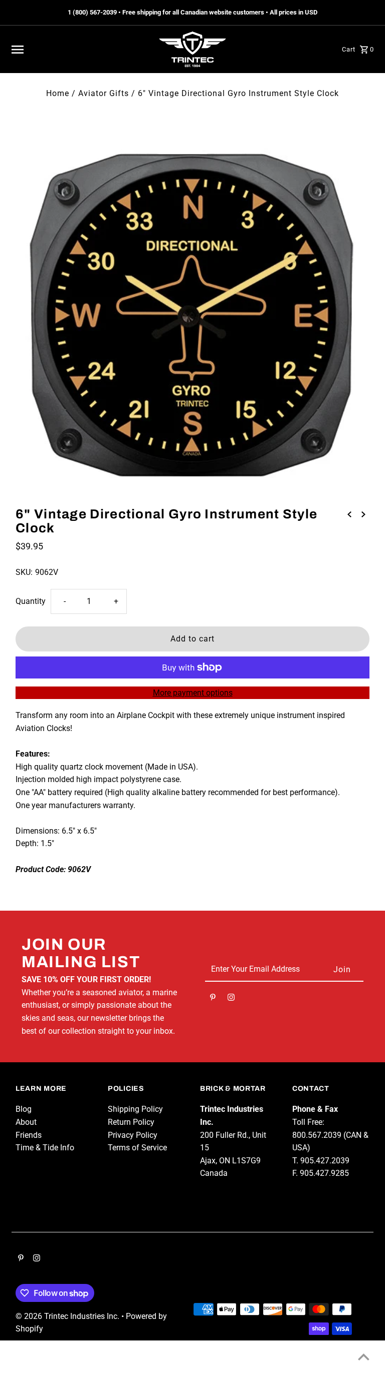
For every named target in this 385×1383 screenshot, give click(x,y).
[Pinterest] (213, 999)
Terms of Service (137, 1147)
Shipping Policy (135, 1109)
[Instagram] (231, 999)
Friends (29, 1135)
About (26, 1122)
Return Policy (131, 1122)
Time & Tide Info (45, 1147)
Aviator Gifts (103, 93)
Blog (24, 1109)
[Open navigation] (79, 49)
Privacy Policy (132, 1135)
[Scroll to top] (363, 1356)
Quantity (31, 601)
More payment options (193, 693)
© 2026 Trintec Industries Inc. (68, 1316)
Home (57, 93)
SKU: (24, 572)
